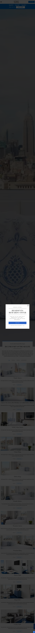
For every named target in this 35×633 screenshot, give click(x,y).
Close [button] (28, 305)
